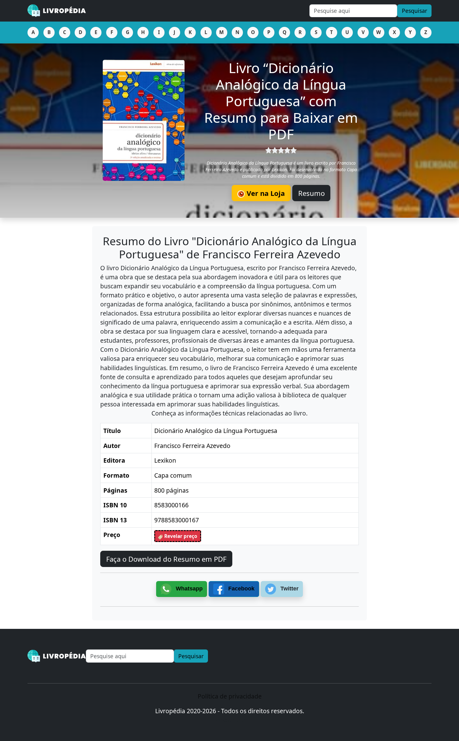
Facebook (240, 588)
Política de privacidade (230, 696)
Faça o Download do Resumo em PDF (166, 559)
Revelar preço (180, 536)
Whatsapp (188, 588)
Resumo (311, 193)
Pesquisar (414, 10)
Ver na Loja (265, 193)
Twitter (289, 588)
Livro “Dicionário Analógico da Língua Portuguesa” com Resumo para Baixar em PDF (281, 100)
